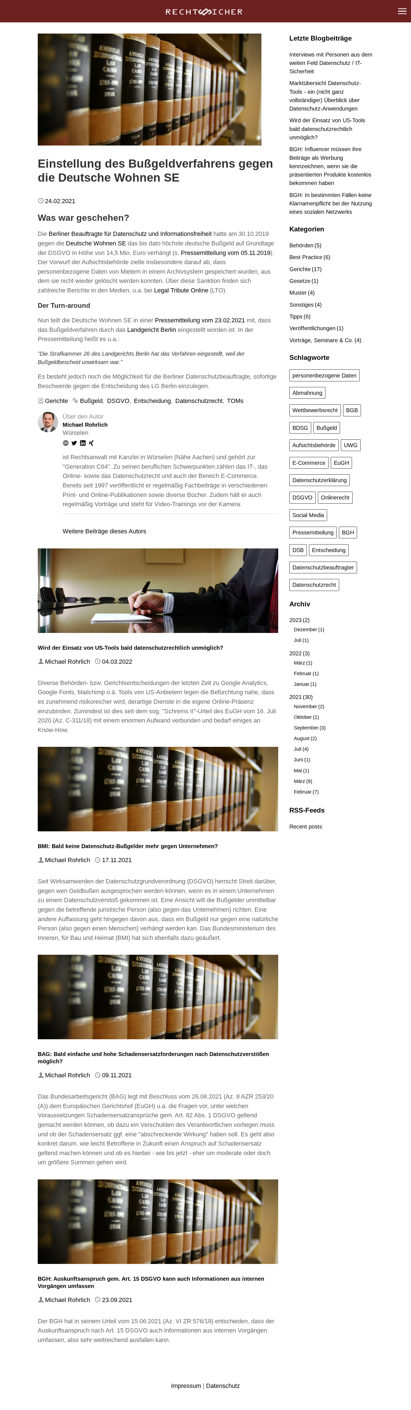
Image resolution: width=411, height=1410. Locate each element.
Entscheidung (152, 400)
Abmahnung (307, 393)
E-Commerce (308, 463)
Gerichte (56, 400)
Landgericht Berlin (151, 329)
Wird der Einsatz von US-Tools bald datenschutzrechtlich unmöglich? (130, 648)
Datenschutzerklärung (319, 480)
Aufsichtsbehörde (314, 445)
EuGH (341, 463)
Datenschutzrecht (199, 400)
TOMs (235, 400)
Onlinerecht (335, 497)
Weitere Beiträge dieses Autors (104, 531)
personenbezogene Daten (324, 375)
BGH (348, 532)
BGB (352, 410)
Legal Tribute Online (181, 290)
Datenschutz (223, 1385)
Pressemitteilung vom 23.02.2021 (200, 320)
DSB (298, 550)
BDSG (300, 428)
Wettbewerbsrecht (315, 410)
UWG (351, 445)
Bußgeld (91, 400)
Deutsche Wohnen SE (96, 243)
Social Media (308, 515)
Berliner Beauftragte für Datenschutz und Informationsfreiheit (130, 233)
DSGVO (118, 400)
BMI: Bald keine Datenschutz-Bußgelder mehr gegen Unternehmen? (128, 846)
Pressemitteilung (313, 532)
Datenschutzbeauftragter (323, 567)
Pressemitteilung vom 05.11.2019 (225, 252)
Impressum (186, 1385)
